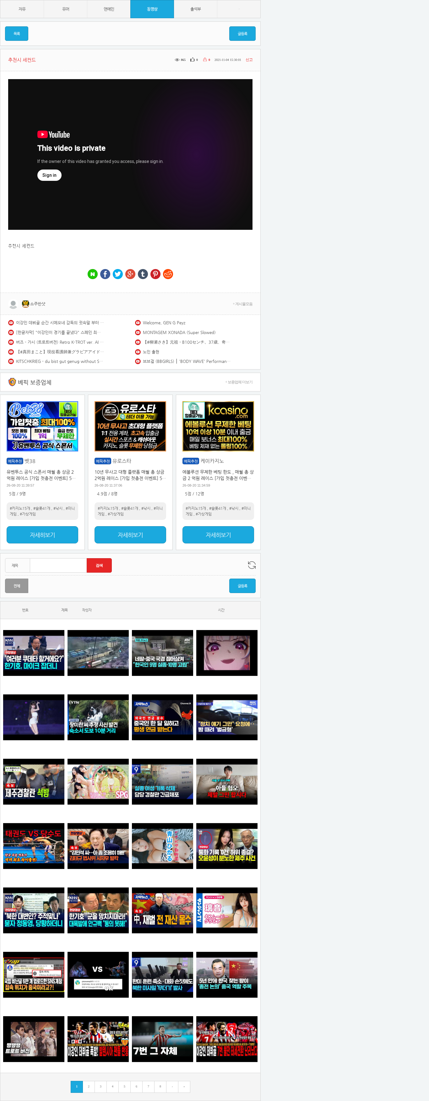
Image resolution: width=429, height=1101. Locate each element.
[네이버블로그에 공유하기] (92, 274)
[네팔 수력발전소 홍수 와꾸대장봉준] (98, 652)
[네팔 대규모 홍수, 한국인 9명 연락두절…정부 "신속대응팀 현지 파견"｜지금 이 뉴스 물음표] (162, 652)
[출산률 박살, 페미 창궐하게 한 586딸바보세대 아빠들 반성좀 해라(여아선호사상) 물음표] (227, 781)
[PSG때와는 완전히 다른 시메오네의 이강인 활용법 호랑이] (162, 1039)
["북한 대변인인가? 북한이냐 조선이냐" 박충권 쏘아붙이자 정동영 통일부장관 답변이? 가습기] (33, 910)
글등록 (242, 33)
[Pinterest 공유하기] (155, 274)
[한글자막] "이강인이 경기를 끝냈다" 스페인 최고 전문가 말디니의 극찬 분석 (60, 332)
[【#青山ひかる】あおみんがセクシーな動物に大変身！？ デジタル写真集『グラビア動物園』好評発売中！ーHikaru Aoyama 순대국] (162, 846)
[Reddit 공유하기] (168, 274)
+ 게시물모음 (243, 304)
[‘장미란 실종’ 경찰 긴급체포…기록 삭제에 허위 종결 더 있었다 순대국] (162, 781)
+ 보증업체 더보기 (239, 382)
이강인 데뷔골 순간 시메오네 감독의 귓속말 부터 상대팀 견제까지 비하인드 (60, 322)
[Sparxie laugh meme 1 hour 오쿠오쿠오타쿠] (227, 652)
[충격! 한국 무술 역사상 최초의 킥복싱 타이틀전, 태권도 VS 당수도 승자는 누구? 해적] (33, 846)
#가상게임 (28, 514)
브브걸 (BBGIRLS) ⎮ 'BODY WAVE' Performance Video (187, 361)
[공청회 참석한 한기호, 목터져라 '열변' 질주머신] (33, 652)
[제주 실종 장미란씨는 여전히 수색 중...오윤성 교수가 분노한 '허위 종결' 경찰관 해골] (227, 846)
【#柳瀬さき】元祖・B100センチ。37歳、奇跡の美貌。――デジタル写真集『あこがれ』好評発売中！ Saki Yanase (187, 342)
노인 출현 (151, 351)
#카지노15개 (20, 508)
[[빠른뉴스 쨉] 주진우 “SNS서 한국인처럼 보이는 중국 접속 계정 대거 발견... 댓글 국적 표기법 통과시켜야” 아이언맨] (33, 974)
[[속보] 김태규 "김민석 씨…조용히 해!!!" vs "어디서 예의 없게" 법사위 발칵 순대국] (98, 846)
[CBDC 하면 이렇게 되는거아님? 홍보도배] (162, 910)
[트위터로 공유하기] (117, 274)
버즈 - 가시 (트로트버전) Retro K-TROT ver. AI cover (60, 342)
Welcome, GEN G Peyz (164, 322)
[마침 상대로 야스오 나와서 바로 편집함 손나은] (98, 974)
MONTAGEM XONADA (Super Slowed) (179, 332)
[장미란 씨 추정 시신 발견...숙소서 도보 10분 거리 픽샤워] (98, 717)
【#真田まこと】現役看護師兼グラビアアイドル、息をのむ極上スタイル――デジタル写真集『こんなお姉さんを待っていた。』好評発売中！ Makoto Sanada (60, 351)
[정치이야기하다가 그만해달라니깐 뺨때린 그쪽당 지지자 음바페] (227, 717)
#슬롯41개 (41, 508)
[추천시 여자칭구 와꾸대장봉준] (33, 717)
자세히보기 (42, 535)
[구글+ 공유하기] (130, 274)
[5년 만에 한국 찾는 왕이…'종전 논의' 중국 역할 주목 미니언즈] (227, 974)
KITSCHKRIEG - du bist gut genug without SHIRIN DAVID (60, 361)
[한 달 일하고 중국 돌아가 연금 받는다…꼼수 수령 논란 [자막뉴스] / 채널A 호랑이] (162, 717)
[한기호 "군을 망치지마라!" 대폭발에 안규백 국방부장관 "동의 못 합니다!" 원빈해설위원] (98, 910)
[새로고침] (252, 565)
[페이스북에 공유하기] (105, 274)
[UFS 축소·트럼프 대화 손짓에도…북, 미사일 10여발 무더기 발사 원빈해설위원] (162, 974)
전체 (17, 586)
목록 (17, 33)
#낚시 (57, 508)
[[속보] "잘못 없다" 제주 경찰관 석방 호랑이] (33, 781)
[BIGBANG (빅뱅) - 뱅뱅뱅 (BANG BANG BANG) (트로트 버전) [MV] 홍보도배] (33, 1039)
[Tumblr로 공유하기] (143, 274)
